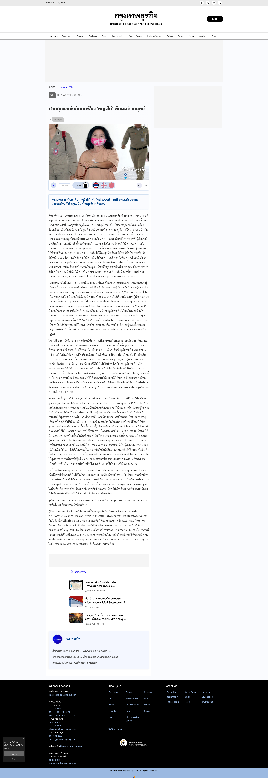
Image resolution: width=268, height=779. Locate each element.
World (139, 36)
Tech (104, 36)
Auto (131, 36)
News (191, 36)
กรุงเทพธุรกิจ (172, 697)
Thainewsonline (173, 702)
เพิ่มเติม (7, 748)
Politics (170, 36)
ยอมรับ (14, 754)
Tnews (187, 702)
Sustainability (117, 36)
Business (93, 36)
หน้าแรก (52, 87)
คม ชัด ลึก (206, 692)
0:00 (63, 185)
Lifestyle (180, 36)
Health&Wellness (154, 36)
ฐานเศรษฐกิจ (207, 702)
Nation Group (190, 692)
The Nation (171, 692)
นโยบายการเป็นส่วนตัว (132, 719)
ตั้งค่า (14, 759)
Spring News (207, 697)
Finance (80, 36)
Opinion (202, 36)
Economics (66, 36)
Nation (187, 697)
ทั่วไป (71, 87)
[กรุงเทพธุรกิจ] (52, 36)
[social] (202, 3)
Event (214, 36)
